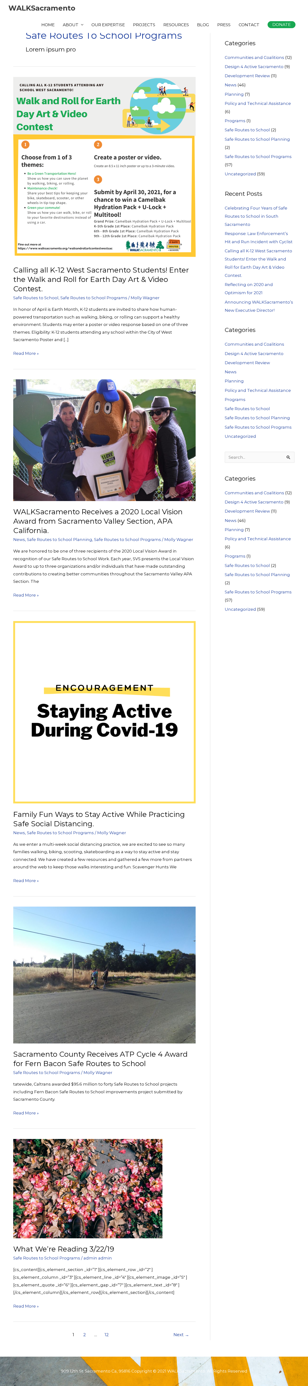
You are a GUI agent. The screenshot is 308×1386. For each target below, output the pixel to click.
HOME (48, 24)
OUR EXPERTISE (108, 24)
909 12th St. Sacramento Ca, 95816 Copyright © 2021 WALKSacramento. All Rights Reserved (154, 1371)
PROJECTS (144, 24)
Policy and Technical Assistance (258, 103)
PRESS (224, 24)
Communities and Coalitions (254, 57)
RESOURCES (176, 24)
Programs (235, 120)
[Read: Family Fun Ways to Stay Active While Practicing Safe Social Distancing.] (104, 712)
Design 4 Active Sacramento (254, 66)
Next (181, 1334)
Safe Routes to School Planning (59, 539)
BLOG (203, 24)
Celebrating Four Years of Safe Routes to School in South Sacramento (256, 216)
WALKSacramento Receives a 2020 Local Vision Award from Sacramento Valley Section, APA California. (98, 521)
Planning (234, 94)
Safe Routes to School (35, 297)
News (19, 539)
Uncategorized (240, 174)
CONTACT (249, 24)
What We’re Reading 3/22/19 (63, 1249)
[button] (281, 24)
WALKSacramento (41, 8)
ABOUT (70, 24)
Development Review (247, 75)
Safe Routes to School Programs (93, 297)
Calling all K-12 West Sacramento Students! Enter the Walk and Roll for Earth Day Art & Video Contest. (101, 279)
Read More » (26, 354)
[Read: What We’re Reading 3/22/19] (87, 1188)
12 (107, 1334)
